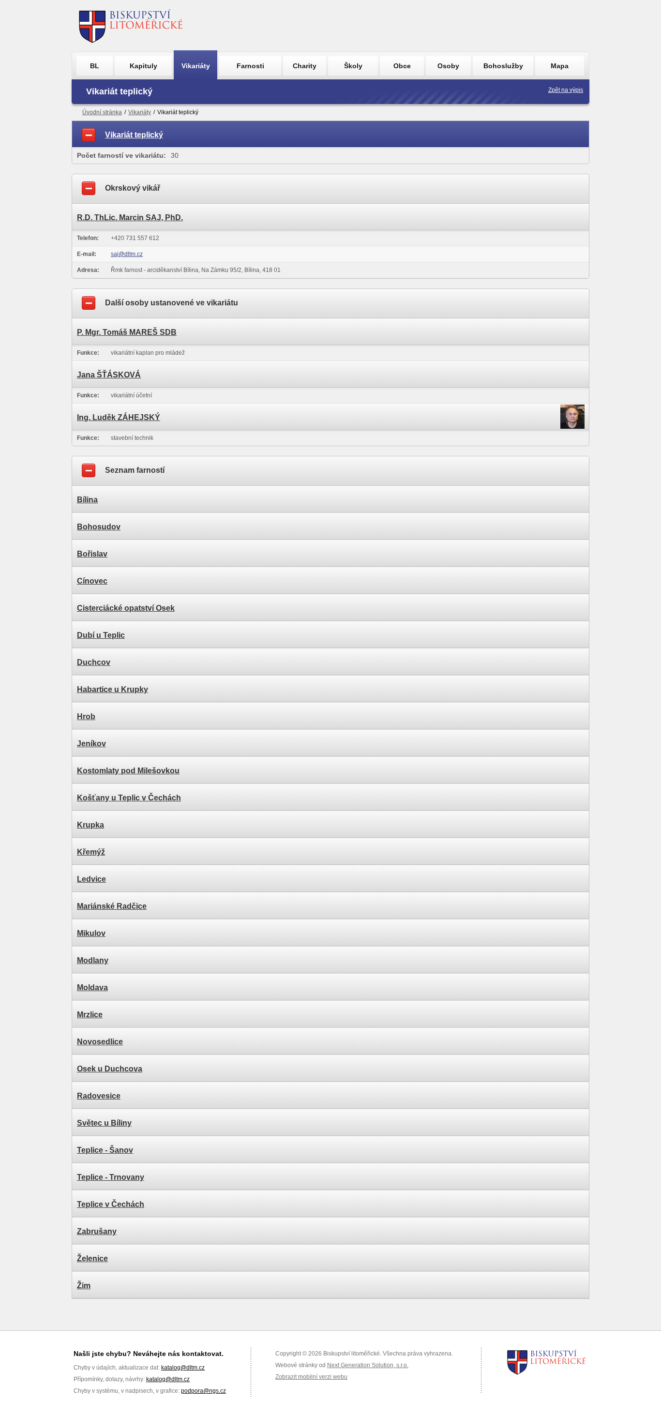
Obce (402, 66)
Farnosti (250, 66)
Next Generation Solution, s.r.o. (367, 1365)
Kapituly (143, 66)
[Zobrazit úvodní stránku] (131, 26)
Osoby (448, 66)
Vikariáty (195, 66)
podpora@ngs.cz (203, 1390)
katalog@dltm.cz (183, 1367)
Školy (353, 66)
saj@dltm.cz (127, 254)
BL (94, 66)
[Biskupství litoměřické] (546, 1362)
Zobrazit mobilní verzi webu (311, 1376)
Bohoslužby (503, 66)
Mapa (560, 66)
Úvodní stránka (102, 112)
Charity (304, 66)
